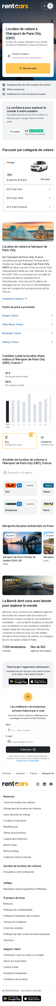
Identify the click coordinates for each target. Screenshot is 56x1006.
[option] (28, 189)
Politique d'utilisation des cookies (21, 915)
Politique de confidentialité (27, 761)
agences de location (41, 651)
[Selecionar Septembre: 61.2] (12, 411)
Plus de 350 (38, 647)
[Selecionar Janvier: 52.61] (34, 413)
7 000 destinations (14, 647)
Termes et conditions (14, 921)
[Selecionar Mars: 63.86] (45, 410)
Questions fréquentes (15, 973)
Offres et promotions (14, 832)
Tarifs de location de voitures (19, 802)
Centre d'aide (10, 967)
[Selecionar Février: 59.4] (40, 412)
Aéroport (20, 773)
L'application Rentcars (15, 838)
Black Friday (10, 844)
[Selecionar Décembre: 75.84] (29, 408)
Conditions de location (15, 979)
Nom (8, 724)
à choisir (6, 651)
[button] (15, 131)
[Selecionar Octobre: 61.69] (18, 411)
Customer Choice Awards (17, 857)
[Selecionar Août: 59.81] (7, 411)
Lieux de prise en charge (16, 814)
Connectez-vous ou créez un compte (23, 954)
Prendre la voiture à (20, 54)
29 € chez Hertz (14, 198)
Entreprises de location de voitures (22, 808)
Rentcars (6, 773)
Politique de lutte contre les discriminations (26, 934)
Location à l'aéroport (14, 820)
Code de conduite (13, 928)
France (33, 773)
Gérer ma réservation (15, 961)
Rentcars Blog (11, 851)
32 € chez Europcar (16, 206)
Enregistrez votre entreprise (18, 871)
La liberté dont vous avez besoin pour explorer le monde (26, 603)
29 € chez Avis (14, 189)
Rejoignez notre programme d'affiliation (25, 888)
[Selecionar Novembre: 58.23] (23, 412)
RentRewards (10, 826)
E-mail (9, 736)
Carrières (8, 940)
